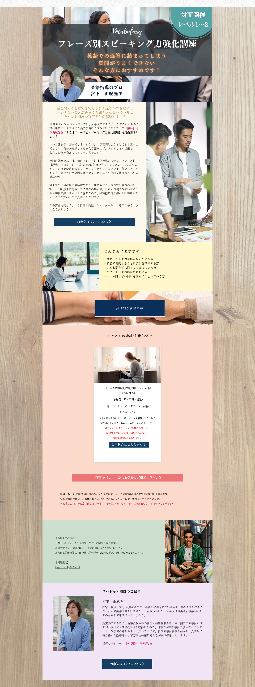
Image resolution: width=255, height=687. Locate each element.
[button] (130, 308)
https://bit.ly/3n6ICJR (67, 567)
